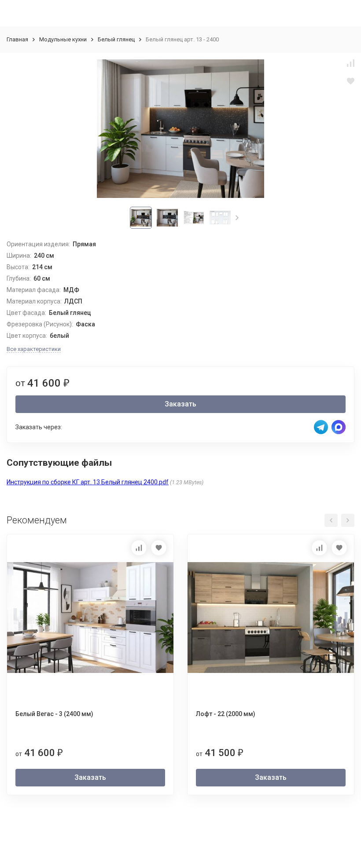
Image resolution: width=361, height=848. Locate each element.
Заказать (180, 404)
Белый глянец (116, 39)
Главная (17, 39)
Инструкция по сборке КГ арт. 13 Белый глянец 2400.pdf (88, 482)
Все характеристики (34, 349)
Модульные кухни (63, 39)
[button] (237, 218)
